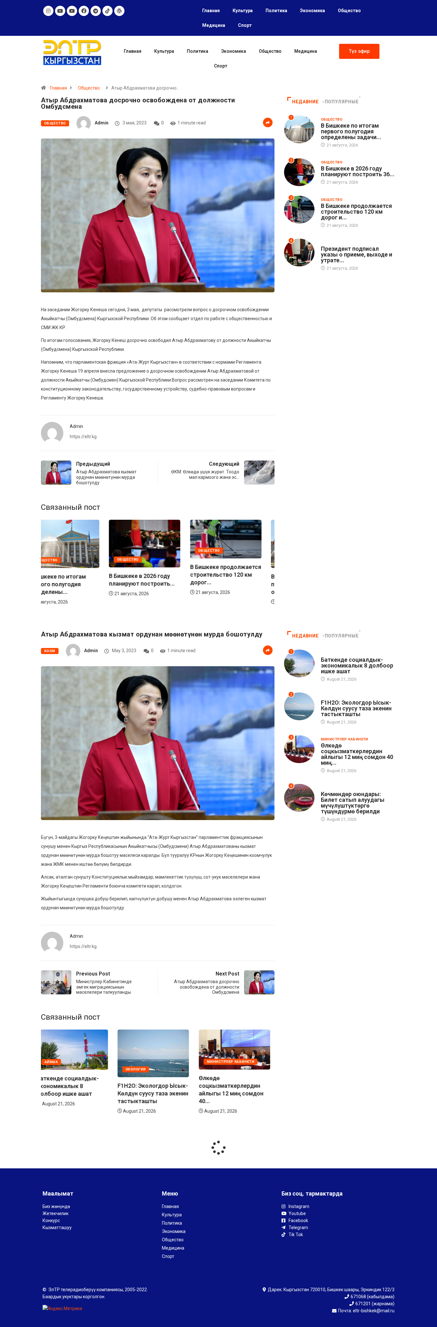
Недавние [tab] (305, 101)
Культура (243, 10)
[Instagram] (48, 11)
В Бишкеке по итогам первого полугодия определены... (232, 584)
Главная (211, 10)
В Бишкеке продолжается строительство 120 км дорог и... (356, 211)
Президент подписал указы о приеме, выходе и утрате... (356, 254)
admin (101, 122)
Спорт (245, 25)
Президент (332, 243)
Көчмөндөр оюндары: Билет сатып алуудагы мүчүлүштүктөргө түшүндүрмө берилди (353, 803)
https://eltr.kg (83, 436)
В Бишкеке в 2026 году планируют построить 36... (357, 171)
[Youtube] (60, 11)
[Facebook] (84, 11)
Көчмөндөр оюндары (344, 788)
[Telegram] (96, 11)
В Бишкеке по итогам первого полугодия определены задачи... (351, 131)
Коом (49, 651)
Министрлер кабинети (153, 1062)
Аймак (217, 1062)
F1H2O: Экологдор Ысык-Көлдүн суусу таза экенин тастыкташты (76, 1093)
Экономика (312, 10)
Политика (276, 10)
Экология (59, 1069)
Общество (349, 10)
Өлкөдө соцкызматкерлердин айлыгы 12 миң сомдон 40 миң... (357, 754)
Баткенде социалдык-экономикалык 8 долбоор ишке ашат (234, 1086)
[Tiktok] (107, 11)
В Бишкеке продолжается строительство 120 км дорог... (157, 575)
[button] (359, 51)
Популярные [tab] (342, 101)
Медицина (213, 25)
